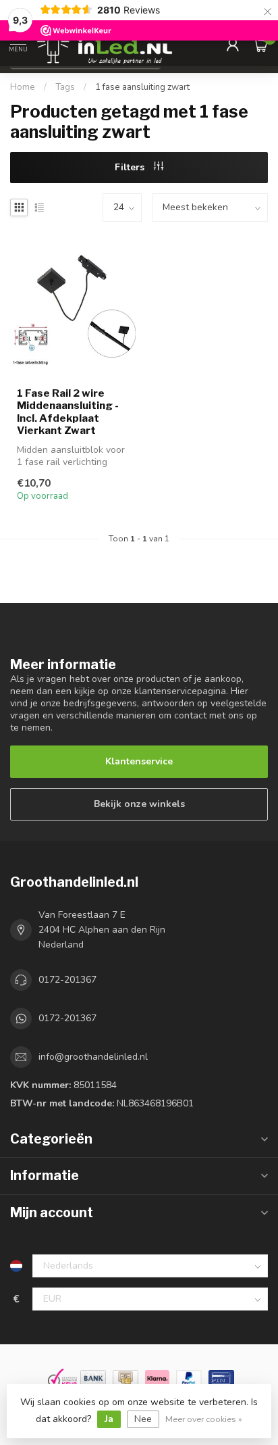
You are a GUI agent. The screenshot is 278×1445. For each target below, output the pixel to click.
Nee (143, 1419)
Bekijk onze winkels (139, 804)
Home (22, 87)
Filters (131, 167)
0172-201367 (67, 979)
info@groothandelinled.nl (93, 1056)
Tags (65, 87)
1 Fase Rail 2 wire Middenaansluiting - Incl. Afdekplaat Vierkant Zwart (68, 412)
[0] (260, 44)
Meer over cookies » (203, 1419)
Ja (109, 1419)
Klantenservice (139, 761)
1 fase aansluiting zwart (142, 87)
